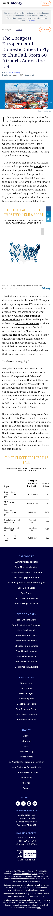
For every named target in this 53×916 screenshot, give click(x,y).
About (26, 736)
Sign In (45, 3)
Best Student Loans (26, 620)
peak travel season (27, 323)
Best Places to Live (26, 704)
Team (26, 746)
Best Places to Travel (26, 709)
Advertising (26, 778)
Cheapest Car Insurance (26, 646)
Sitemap (26, 783)
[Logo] (16, 3)
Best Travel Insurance (26, 714)
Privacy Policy (26, 752)
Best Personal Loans (26, 636)
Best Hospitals (26, 699)
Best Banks (26, 593)
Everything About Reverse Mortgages (26, 583)
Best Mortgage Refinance (26, 577)
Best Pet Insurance (26, 720)
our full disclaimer (36, 896)
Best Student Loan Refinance (26, 625)
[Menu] (4, 3)
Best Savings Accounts (26, 598)
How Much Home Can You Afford (26, 572)
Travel (19, 30)
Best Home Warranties (26, 662)
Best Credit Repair (27, 630)
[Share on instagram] (29, 803)
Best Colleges (26, 693)
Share (46, 29)
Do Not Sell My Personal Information (26, 762)
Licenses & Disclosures (26, 772)
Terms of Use (26, 757)
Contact (26, 741)
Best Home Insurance (26, 651)
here (39, 908)
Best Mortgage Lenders (26, 567)
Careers (26, 788)
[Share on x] (23, 803)
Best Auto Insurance (26, 641)
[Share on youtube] (35, 803)
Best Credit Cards (26, 588)
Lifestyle (6, 30)
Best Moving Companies (27, 604)
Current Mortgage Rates (27, 562)
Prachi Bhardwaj (13, 73)
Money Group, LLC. (30, 871)
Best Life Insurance (26, 656)
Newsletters (26, 683)
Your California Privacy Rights (26, 767)
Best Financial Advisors (26, 667)
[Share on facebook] (18, 803)
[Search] (8, 3)
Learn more (30, 21)
